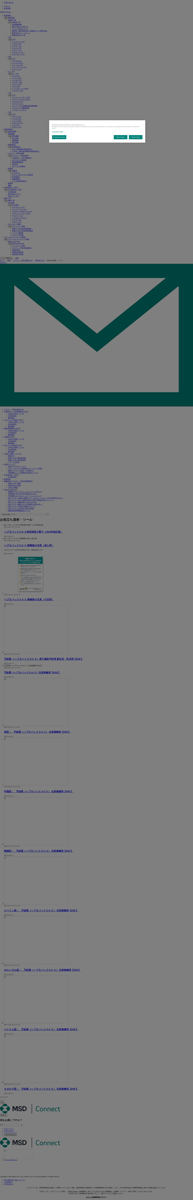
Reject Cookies (121, 137)
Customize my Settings (59, 137)
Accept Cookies (136, 137)
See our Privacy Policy (57, 131)
